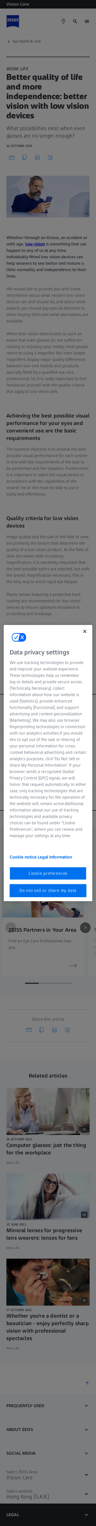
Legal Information (55, 857)
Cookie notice (24, 857)
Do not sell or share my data (48, 890)
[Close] (85, 631)
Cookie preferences (48, 873)
